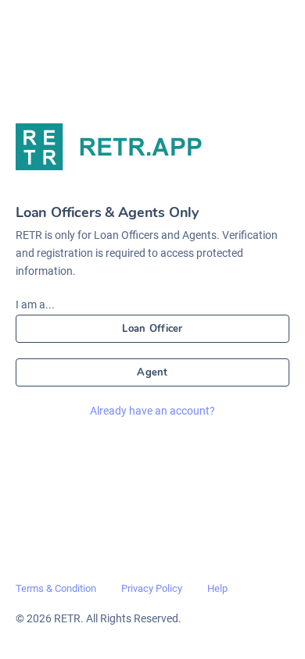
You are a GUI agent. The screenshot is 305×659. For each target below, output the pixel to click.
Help (217, 588)
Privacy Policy (151, 588)
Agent (152, 372)
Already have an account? (152, 410)
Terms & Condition (56, 588)
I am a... (35, 304)
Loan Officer (152, 329)
